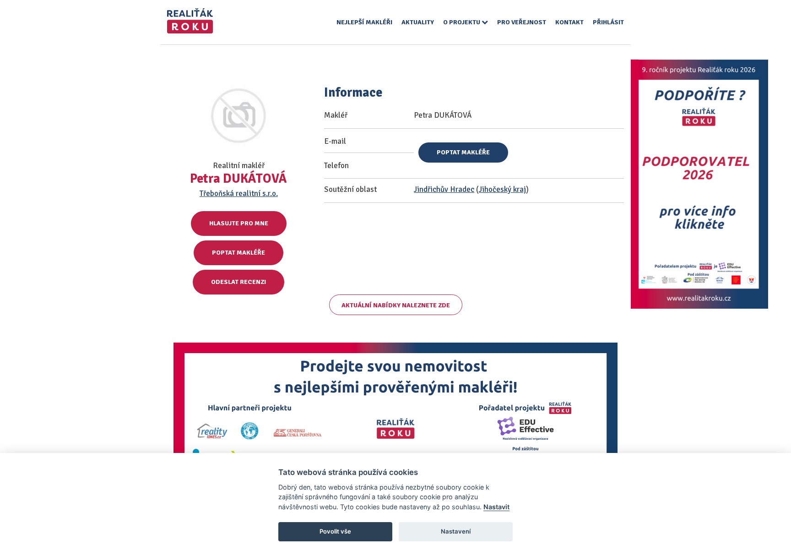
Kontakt (569, 22)
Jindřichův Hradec (444, 189)
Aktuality (417, 22)
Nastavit (496, 507)
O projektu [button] (462, 22)
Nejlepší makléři (364, 22)
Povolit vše (335, 531)
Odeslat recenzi (238, 282)
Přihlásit (608, 22)
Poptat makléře (238, 252)
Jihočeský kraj (502, 189)
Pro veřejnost (521, 22)
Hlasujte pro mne (238, 223)
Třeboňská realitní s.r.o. (239, 193)
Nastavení (456, 531)
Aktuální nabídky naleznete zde (395, 305)
